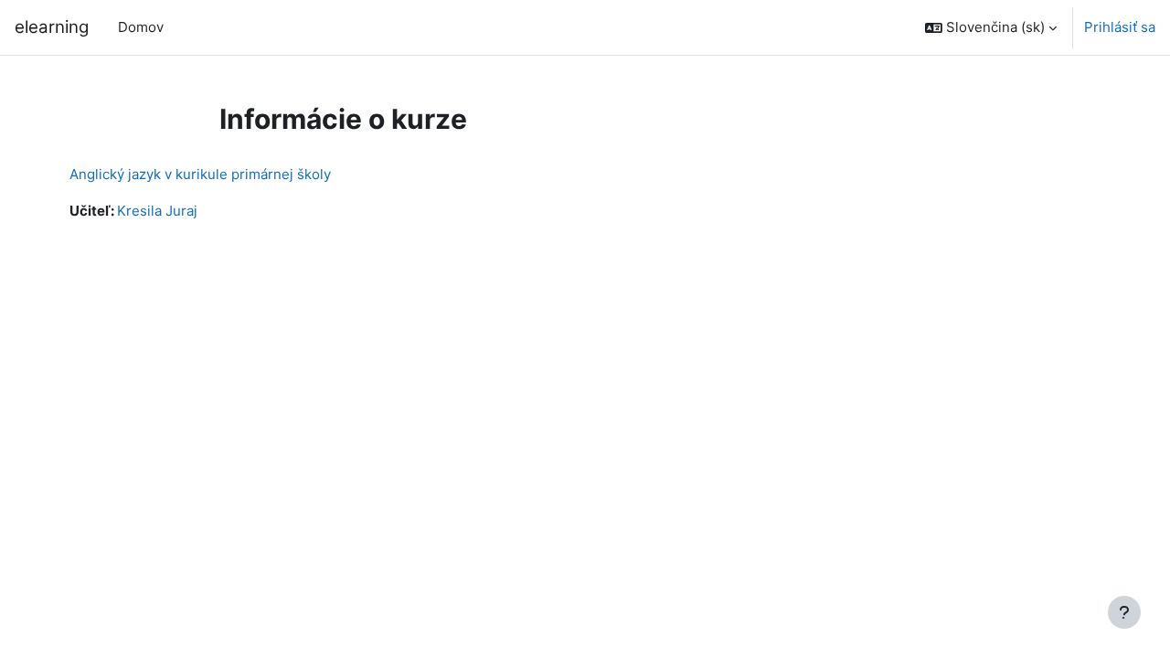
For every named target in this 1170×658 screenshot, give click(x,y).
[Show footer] (1124, 612)
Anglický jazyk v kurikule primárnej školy (200, 174)
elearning (52, 26)
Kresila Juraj (157, 210)
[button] (991, 27)
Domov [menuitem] (141, 27)
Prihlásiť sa (1119, 27)
